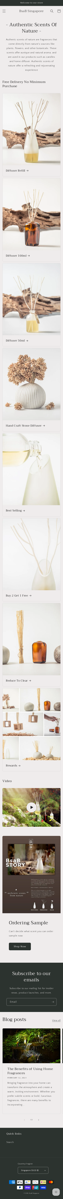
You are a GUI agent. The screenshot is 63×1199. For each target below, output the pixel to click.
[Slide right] (38, 1119)
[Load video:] (31, 807)
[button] (4, 11)
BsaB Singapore (34, 1193)
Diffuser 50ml (15, 340)
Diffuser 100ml (16, 256)
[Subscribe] (52, 1002)
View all (56, 1020)
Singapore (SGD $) (30, 1170)
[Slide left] (24, 1119)
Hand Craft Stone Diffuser (24, 426)
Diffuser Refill (15, 171)
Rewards (11, 765)
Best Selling (14, 510)
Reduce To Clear (17, 681)
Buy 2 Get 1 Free (17, 595)
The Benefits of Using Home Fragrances (30, 1071)
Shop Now (20, 946)
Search (10, 1142)
